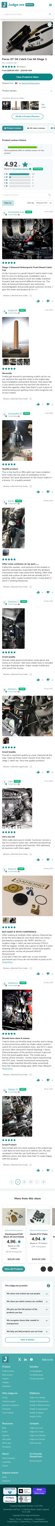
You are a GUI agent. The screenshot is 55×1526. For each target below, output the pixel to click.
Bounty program (36, 1461)
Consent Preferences (40, 1521)
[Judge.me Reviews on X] (19, 1359)
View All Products (14, 1269)
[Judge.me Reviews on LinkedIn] (25, 1359)
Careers (5, 1466)
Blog (4, 1428)
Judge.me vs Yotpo (37, 1432)
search (50, 14)
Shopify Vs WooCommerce (40, 1405)
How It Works (27, 1339)
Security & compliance (10, 1405)
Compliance (39, 1519)
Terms (11, 1519)
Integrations (6, 1386)
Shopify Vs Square (36, 1413)
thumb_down (48, 301)
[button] (43, 1269)
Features (5, 1378)
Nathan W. (13, 1089)
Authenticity (28, 1519)
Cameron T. (13, 601)
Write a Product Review (27, 116)
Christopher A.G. (16, 211)
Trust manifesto (8, 1413)
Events (4, 1432)
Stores (4, 1477)
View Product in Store (27, 77)
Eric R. (11, 500)
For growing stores (37, 1378)
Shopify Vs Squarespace (39, 1409)
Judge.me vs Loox (36, 1428)
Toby (10, 781)
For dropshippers (36, 1371)
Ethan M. (12, 868)
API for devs (6, 1443)
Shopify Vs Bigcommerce (39, 1401)
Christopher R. (15, 413)
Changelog (6, 1447)
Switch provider (35, 1443)
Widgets (5, 1382)
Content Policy (12, 1521)
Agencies (5, 1435)
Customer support (8, 1401)
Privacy (19, 1519)
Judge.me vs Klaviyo (37, 1439)
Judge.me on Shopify (37, 1397)
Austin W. (13, 310)
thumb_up (38, 301)
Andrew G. (13, 982)
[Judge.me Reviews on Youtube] (31, 1359)
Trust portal (6, 1409)
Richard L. (12, 688)
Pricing (4, 1397)
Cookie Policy (25, 1521)
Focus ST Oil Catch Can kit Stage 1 (24, 59)
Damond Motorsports (31, 83)
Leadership (6, 1462)
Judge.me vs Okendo (37, 1435)
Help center (6, 1439)
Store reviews (7, 1375)
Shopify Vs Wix (35, 1416)
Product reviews (8, 1371)
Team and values (8, 1458)
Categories (6, 1481)
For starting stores (36, 1375)
